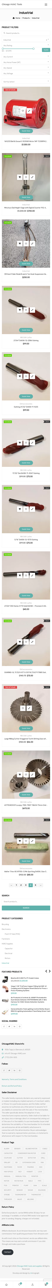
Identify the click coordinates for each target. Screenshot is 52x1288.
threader (8, 1199)
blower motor (31, 1149)
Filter (46, 50)
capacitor (8, 1153)
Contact (7, 1252)
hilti (20, 1172)
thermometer (20, 1195)
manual (7, 1176)
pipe (39, 1181)
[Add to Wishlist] (23, 111)
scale (44, 1185)
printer (15, 1185)
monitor (34, 1176)
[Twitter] (9, 1026)
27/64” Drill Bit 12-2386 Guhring (26, 341)
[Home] (6, 1284)
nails (30, 1181)
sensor (20, 1190)
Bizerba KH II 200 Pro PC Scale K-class (25, 978)
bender (17, 1149)
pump (26, 1185)
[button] (46, 4)
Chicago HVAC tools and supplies (29, 1266)
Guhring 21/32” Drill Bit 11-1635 (26, 407)
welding (30, 1199)
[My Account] (32, 1284)
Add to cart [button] (19, 177)
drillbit (7, 1162)
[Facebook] (4, 1026)
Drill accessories (26, 404)
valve (19, 1199)
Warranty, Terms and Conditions (14, 1079)
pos (5, 1185)
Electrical (8, 953)
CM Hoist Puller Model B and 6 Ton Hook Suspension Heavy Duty (26, 274)
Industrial (26, 138)
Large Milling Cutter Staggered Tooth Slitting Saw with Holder (26, 739)
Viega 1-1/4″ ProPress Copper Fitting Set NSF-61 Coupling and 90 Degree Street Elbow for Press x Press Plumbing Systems (29, 988)
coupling (8, 1158)
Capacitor (9, 949)
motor (6, 1181)
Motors (7, 958)
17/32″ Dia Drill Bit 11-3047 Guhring (26, 473)
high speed (8, 1172)
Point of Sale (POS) (12, 934)
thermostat (36, 1195)
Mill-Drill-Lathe (26, 338)
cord (43, 1153)
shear (30, 1190)
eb (16, 1162)
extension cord (29, 1162)
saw (35, 1185)
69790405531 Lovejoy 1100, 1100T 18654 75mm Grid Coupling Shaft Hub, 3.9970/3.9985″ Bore (26, 805)
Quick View (26, 131)
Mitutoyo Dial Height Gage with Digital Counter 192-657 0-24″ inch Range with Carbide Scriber (26, 208)
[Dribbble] (19, 1026)
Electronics (6, 929)
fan (42, 1162)
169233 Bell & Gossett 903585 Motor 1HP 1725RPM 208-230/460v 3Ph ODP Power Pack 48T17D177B (26, 141)
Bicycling (5, 924)
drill (43, 1158)
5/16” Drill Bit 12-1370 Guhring (26, 540)
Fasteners (6, 939)
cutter (20, 1158)
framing (30, 1167)
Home (18, 18)
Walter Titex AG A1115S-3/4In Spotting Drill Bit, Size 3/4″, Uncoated (26, 872)
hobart (30, 1172)
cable (44, 1149)
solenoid (42, 1190)
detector (32, 1158)
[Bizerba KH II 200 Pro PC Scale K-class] (5, 979)
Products (26, 18)
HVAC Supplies (7, 944)
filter (19, 1167)
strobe (7, 1195)
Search (26, 908)
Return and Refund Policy (12, 1086)
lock (40, 1172)
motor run (18, 1181)
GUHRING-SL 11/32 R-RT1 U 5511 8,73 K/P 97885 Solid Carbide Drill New (26, 672)
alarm (6, 1149)
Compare (29, 111)
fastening (8, 1167)
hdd (40, 1167)
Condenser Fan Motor (27, 1153)
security (7, 1190)
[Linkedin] (14, 1026)
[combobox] (26, 39)
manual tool (21, 1176)
